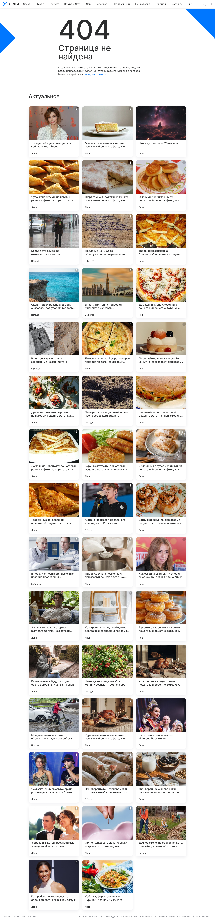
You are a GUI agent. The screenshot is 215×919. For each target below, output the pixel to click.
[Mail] (5, 4)
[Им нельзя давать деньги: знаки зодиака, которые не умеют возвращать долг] (107, 831)
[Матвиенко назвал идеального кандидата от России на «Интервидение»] (107, 508)
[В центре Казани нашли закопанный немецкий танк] (54, 347)
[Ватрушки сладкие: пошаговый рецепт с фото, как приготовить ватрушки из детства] (161, 508)
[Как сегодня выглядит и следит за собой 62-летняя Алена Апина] (161, 562)
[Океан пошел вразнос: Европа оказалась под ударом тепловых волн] (54, 293)
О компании (19, 916)
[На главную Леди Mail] (13, 4)
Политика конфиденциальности (136, 916)
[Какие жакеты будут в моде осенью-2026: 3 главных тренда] (54, 670)
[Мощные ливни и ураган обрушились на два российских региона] (54, 723)
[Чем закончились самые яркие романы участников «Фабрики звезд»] (54, 777)
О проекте (82, 916)
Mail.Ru (6, 916)
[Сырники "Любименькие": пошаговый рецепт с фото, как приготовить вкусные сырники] (161, 185)
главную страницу (94, 74)
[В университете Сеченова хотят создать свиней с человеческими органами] (107, 777)
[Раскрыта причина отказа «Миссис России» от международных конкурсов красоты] (161, 723)
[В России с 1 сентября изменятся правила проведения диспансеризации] (54, 562)
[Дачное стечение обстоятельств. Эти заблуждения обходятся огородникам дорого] (161, 831)
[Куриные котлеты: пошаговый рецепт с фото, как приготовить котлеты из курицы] (107, 454)
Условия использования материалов (173, 916)
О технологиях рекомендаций (103, 916)
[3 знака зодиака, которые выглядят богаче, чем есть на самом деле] (54, 616)
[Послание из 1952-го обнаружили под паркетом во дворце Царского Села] (107, 239)
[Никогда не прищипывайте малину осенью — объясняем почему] (107, 670)
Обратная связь (201, 916)
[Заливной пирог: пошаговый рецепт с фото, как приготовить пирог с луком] (161, 401)
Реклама (31, 916)
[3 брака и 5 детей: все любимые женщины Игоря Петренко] (54, 831)
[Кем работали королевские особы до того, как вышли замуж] (54, 885)
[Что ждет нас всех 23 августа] (161, 131)
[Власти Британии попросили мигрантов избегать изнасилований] (107, 293)
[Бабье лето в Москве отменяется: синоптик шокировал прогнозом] (54, 239)
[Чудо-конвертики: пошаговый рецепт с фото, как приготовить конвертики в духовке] (54, 185)
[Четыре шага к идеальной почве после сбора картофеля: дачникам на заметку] (107, 401)
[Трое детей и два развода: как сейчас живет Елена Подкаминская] (54, 131)
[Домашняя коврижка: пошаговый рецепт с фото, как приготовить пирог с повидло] (54, 454)
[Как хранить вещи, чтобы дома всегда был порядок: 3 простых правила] (107, 616)
